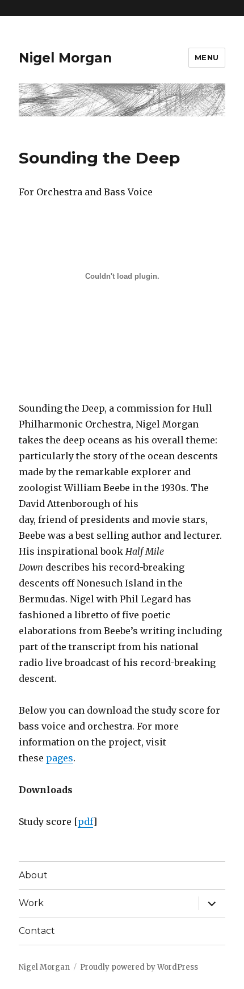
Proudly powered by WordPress (139, 967)
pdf (85, 821)
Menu (207, 57)
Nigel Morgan (65, 58)
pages (59, 758)
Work (31, 903)
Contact (37, 930)
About (33, 875)
